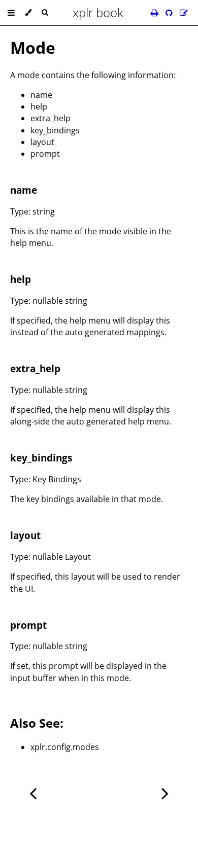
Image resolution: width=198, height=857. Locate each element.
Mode (32, 47)
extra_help (50, 118)
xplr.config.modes (64, 747)
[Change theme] (28, 12)
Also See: (36, 723)
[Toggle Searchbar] (45, 12)
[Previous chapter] (33, 792)
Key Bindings (56, 479)
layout (42, 142)
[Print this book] (155, 12)
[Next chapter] (165, 792)
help (38, 106)
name (41, 94)
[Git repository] (170, 12)
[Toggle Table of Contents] (11, 12)
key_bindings (55, 130)
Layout (78, 556)
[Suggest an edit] (183, 12)
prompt (45, 153)
